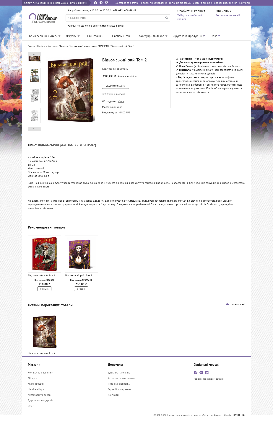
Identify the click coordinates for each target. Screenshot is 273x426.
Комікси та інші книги (43, 36)
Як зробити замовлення (122, 378)
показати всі (238, 304)
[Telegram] (101, 3)
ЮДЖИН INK (239, 415)
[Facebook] (95, 3)
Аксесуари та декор (151, 36)
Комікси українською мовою (83, 46)
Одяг (214, 36)
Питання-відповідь (119, 383)
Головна (31, 46)
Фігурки (71, 36)
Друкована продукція (187, 36)
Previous (34, 128)
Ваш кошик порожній (227, 15)
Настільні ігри (121, 36)
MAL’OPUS (104, 46)
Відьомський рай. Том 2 (122, 46)
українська (116, 107)
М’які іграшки (94, 36)
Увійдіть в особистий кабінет (189, 17)
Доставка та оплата (119, 372)
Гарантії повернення (119, 389)
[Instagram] (106, 3)
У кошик (44, 288)
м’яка (121, 101)
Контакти (113, 394)
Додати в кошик (115, 85)
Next (34, 54)
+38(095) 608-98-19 (124, 10)
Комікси (64, 46)
